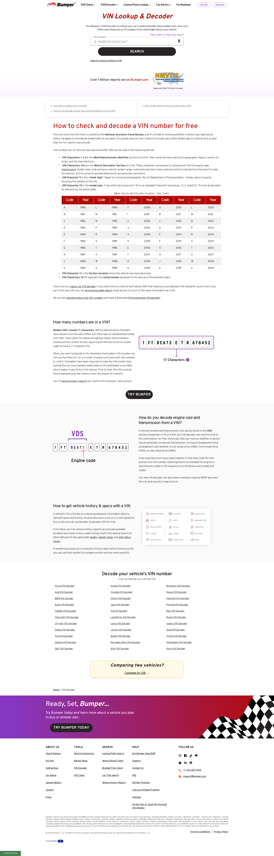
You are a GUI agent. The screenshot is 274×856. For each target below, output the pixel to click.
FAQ (134, 775)
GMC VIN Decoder (64, 648)
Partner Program (141, 782)
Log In (203, 4)
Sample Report (53, 782)
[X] (181, 763)
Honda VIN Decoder (121, 586)
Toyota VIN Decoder (176, 636)
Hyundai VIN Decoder (121, 592)
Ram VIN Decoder (175, 611)
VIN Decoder (80, 768)
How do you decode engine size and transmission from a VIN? (84, 111)
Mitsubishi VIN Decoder (178, 586)
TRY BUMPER (139, 394)
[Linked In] (187, 763)
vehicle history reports (74, 381)
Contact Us (138, 768)
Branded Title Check (112, 768)
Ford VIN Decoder (64, 636)
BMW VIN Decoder (64, 598)
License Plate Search (113, 753)
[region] (141, 232)
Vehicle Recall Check (113, 761)
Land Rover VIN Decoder (123, 617)
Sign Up (219, 4)
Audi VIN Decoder (64, 592)
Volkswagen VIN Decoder (179, 642)
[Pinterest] (192, 763)
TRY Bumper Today (71, 728)
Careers (50, 790)
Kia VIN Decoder (119, 611)
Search (137, 52)
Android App (52, 768)
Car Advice (51, 775)
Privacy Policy (221, 831)
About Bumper (53, 753)
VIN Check (79, 775)
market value (105, 537)
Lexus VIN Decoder (120, 623)
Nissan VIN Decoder (176, 592)
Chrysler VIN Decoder (66, 623)
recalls (93, 537)
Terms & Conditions (200, 831)
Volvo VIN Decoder (175, 648)
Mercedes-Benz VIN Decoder (125, 642)
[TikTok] (192, 755)
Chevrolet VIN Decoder (67, 617)
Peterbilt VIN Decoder (177, 598)
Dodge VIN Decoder (65, 630)
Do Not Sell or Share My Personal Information (149, 806)
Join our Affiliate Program (145, 790)
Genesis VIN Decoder (65, 642)
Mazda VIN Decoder (121, 636)
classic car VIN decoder (83, 286)
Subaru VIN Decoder (176, 623)
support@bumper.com (194, 776)
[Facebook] (187, 755)
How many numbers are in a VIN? (70, 106)
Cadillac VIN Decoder (65, 611)
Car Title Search (110, 775)
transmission (69, 169)
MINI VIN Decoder (120, 648)
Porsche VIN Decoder (177, 604)
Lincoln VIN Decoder (121, 630)
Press (49, 797)
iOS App (50, 761)
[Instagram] (181, 755)
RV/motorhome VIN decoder (144, 298)
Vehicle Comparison (84, 753)
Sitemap (136, 797)
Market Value (80, 761)
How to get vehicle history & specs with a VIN (168, 106)
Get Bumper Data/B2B (143, 753)
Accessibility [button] (51, 841)
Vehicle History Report (114, 782)
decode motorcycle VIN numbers (85, 298)
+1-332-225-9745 (192, 770)
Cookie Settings (10, 853)
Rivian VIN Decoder (176, 617)
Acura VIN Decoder (64, 586)
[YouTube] (197, 755)
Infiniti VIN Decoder (121, 598)
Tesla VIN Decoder (175, 630)
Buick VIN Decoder (64, 604)
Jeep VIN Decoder (120, 604)
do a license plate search (98, 290)
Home (56, 690)
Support (136, 761)
